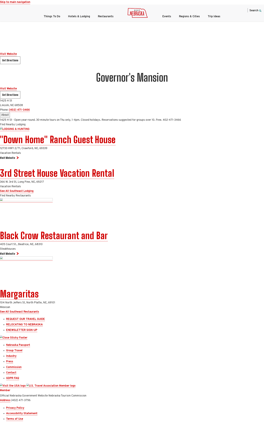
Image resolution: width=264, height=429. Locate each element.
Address (5, 400)
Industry (11, 356)
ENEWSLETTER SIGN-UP (21, 330)
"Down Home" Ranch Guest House (58, 139)
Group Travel (14, 350)
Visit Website (8, 54)
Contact (11, 373)
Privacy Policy (15, 408)
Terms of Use (14, 419)
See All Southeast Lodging (16, 191)
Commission (14, 367)
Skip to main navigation (15, 2)
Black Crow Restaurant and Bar (54, 235)
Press (9, 361)
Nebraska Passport (18, 345)
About (5, 115)
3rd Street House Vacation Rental (57, 173)
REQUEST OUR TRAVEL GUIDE (25, 319)
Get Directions (10, 60)
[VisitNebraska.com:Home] (138, 13)
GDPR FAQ (12, 378)
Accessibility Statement (21, 413)
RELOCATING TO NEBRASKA (24, 324)
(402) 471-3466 (19, 110)
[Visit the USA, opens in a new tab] (13, 386)
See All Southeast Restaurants (19, 312)
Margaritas (19, 293)
